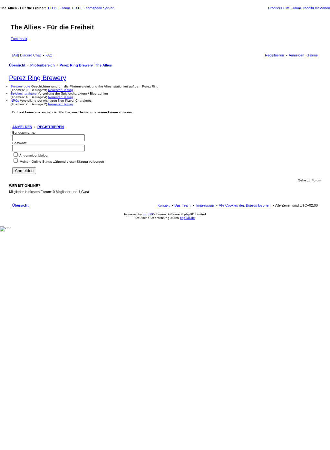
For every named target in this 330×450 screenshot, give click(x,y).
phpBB (148, 214)
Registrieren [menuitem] (274, 55)
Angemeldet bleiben (34, 155)
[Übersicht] (14, 20)
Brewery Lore (20, 86)
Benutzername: (23, 132)
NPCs (15, 100)
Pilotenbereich (42, 65)
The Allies (103, 65)
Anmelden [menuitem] (296, 55)
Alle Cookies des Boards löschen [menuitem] (244, 205)
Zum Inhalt (19, 39)
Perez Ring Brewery (76, 65)
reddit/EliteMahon (316, 8)
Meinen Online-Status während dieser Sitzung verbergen (61, 161)
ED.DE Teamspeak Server (93, 8)
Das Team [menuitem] (182, 205)
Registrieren (50, 127)
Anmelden (22, 127)
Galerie (312, 55)
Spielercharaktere (24, 93)
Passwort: (19, 143)
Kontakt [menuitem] (164, 205)
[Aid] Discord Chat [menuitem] (26, 55)
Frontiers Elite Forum (284, 8)
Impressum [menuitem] (205, 205)
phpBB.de (187, 218)
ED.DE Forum (59, 8)
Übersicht (17, 65)
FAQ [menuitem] (49, 55)
